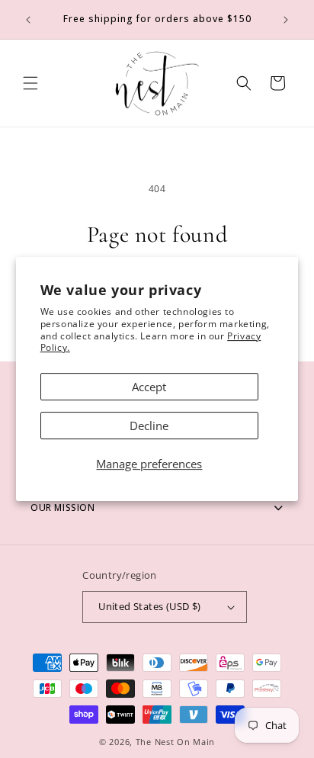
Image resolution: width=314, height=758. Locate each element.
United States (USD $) (149, 606)
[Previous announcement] (28, 20)
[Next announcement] (286, 20)
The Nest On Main (175, 741)
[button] (30, 83)
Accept (149, 386)
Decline (149, 425)
